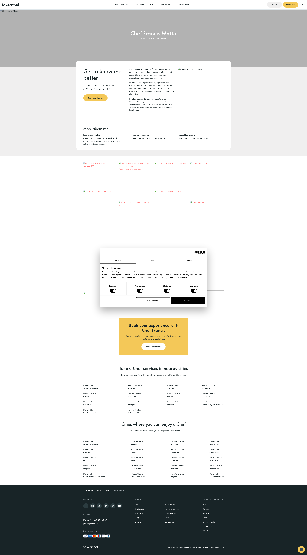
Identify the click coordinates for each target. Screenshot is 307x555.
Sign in (138, 522)
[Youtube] (119, 505)
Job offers (139, 513)
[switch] (140, 291)
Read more (134, 110)
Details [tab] (153, 260)
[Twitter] (99, 505)
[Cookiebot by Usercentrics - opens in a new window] (194, 252)
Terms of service (172, 509)
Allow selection (153, 301)
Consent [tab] (117, 260)
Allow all (187, 301)
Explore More (184, 4)
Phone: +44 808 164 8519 (95, 520)
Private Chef (170, 504)
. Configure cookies (217, 547)
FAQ (137, 517)
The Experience (122, 4)
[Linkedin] (106, 505)
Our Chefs (139, 4)
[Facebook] (85, 505)
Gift (152, 4)
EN (302, 5)
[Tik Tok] (112, 505)
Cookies (168, 517)
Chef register (165, 4)
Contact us (169, 522)
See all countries (210, 530)
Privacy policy (170, 513)
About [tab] (189, 260)
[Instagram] (92, 505)
